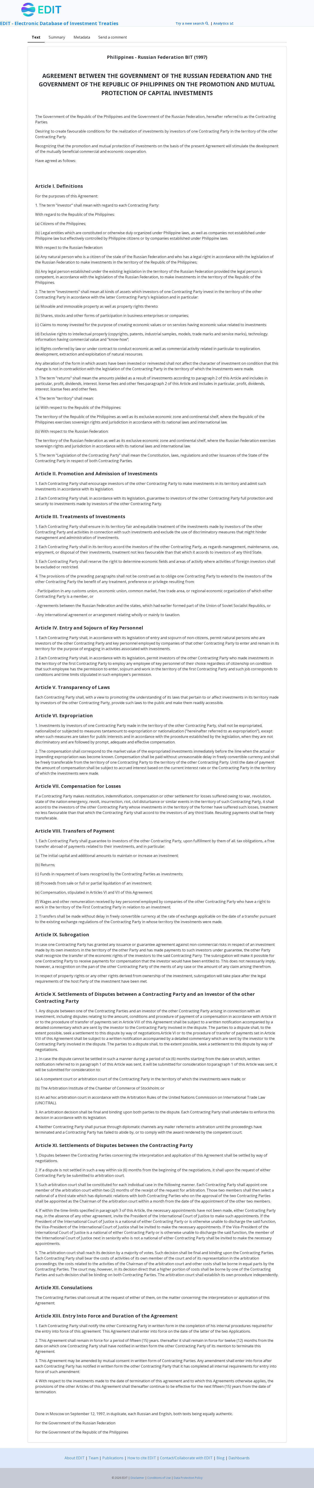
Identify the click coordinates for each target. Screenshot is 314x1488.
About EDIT (75, 1457)
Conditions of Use (159, 1478)
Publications (112, 1457)
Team (93, 1457)
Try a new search (190, 23)
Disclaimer (137, 1478)
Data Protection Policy (188, 1478)
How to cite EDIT (141, 1457)
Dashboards (239, 1457)
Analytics (221, 23)
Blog (221, 1457)
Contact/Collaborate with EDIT (186, 1457)
